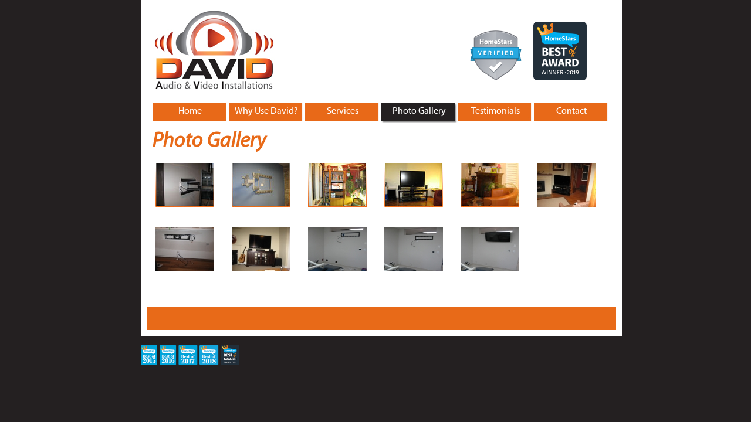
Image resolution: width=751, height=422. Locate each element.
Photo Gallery (419, 111)
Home (190, 111)
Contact (571, 111)
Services (342, 111)
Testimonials (495, 111)
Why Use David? (266, 111)
